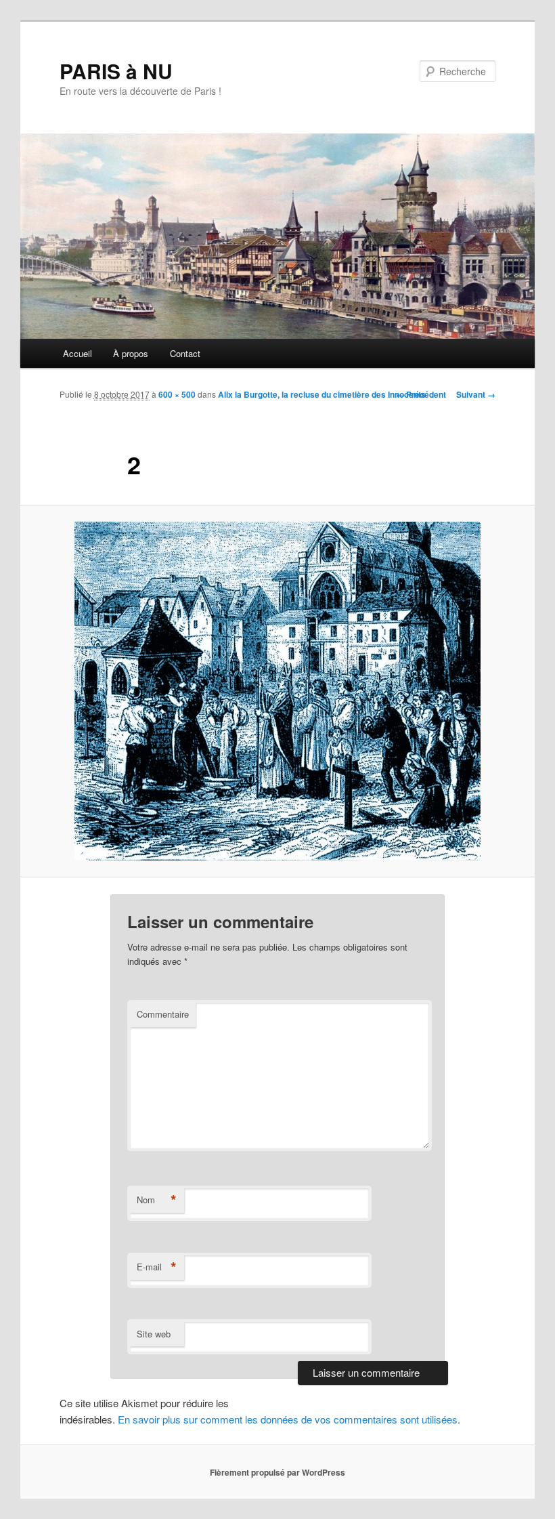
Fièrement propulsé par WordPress (277, 1472)
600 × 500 (177, 394)
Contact (185, 353)
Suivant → (475, 394)
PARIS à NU (116, 70)
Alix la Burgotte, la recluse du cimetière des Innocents (322, 394)
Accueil (77, 353)
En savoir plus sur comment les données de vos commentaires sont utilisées (288, 1419)
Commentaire (163, 1013)
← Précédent (421, 394)
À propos (130, 353)
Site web (154, 1333)
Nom (157, 1200)
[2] (277, 691)
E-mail (157, 1267)
